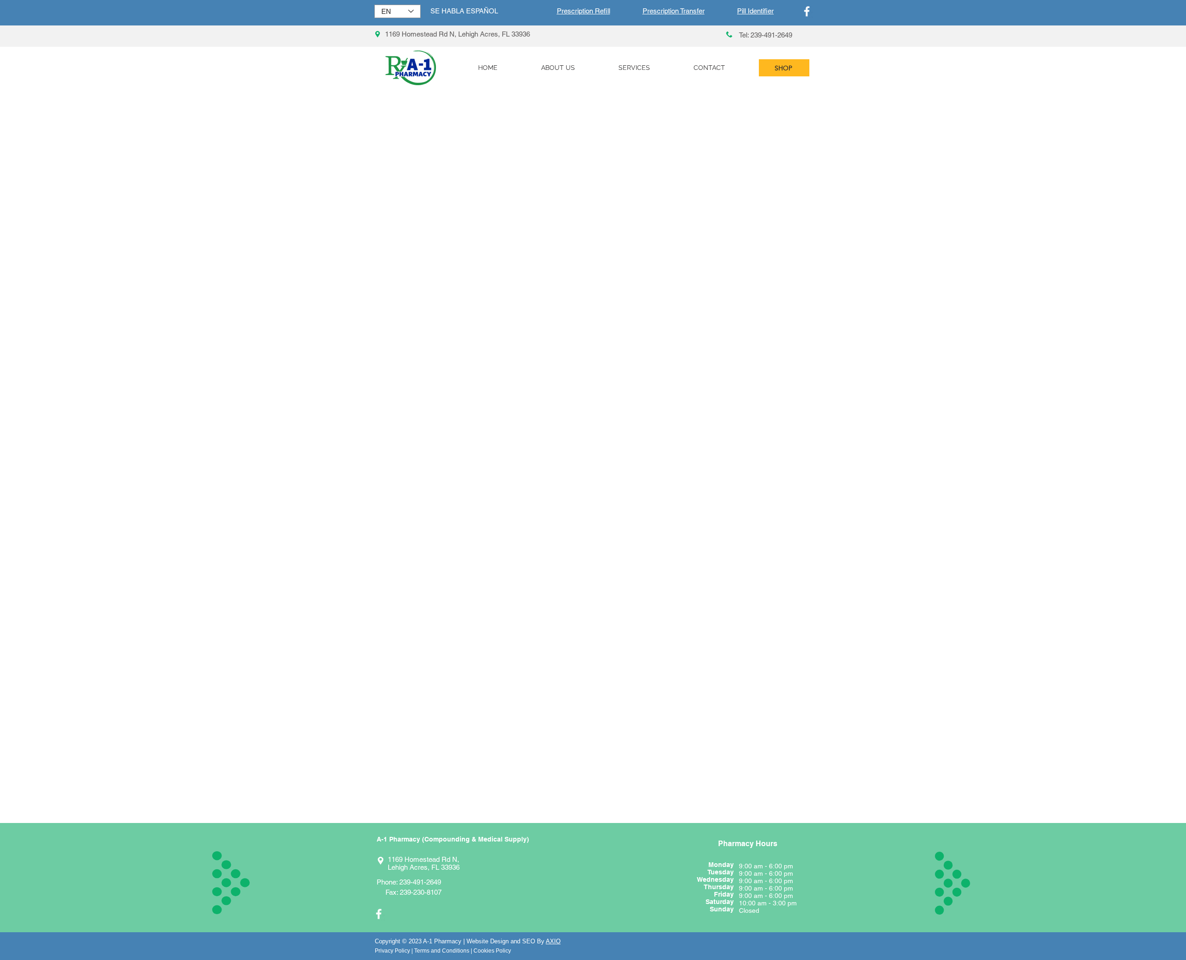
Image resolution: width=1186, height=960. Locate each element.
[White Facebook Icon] (807, 11)
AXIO (553, 941)
